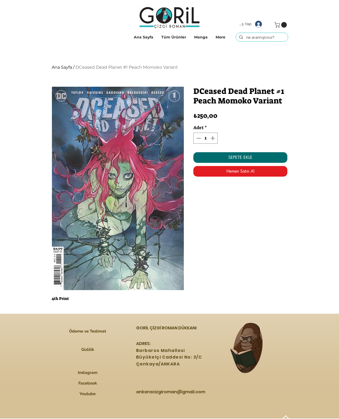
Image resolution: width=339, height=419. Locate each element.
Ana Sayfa (62, 67)
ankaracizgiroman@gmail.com (170, 392)
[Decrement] (198, 138)
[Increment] (213, 138)
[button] (173, 37)
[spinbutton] (205, 138)
